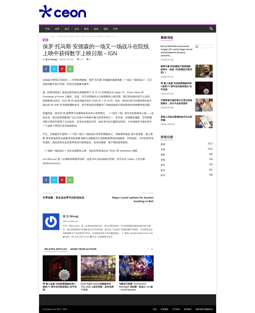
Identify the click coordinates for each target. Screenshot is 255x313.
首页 (155, 309)
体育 (57, 28)
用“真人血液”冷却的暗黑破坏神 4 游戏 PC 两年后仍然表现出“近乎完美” (60, 286)
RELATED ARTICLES (55, 249)
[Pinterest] (62, 68)
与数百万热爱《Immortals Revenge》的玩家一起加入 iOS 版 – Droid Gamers (136, 286)
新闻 (86, 28)
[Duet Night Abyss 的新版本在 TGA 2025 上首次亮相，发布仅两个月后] (98, 268)
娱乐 (67, 28)
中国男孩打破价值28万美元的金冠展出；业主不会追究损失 (176, 102)
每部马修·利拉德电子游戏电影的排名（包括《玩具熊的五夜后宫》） (176, 69)
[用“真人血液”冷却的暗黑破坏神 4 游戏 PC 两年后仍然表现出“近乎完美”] (60, 268)
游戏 (96, 28)
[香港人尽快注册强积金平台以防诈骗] (204, 121)
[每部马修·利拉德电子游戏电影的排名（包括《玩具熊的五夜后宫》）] (204, 71)
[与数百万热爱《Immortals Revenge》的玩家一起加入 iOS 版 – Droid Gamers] (136, 268)
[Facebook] (46, 68)
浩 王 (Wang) (51, 59)
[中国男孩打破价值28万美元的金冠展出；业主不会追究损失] (204, 105)
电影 (106, 28)
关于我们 (176, 309)
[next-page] (152, 249)
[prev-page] (148, 249)
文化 (76, 28)
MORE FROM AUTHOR (83, 249)
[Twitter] (54, 68)
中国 (47, 28)
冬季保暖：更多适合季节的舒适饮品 (63, 197)
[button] (211, 29)
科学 (115, 28)
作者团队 (164, 309)
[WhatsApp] (70, 68)
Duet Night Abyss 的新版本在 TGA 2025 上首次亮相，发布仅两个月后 (97, 286)
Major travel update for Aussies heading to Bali (133, 199)
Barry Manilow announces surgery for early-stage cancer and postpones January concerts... (177, 51)
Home (45, 36)
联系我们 (188, 309)
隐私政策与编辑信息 (204, 309)
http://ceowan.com (70, 221)
